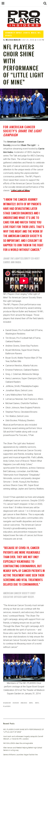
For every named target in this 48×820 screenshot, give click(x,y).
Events (26, 32)
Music (34, 32)
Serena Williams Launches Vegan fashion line (20, 755)
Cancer (7, 703)
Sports (8, 35)
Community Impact (13, 32)
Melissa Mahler (13, 39)
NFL (39, 32)
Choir (16, 703)
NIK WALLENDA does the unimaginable (18, 743)
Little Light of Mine (20, 190)
